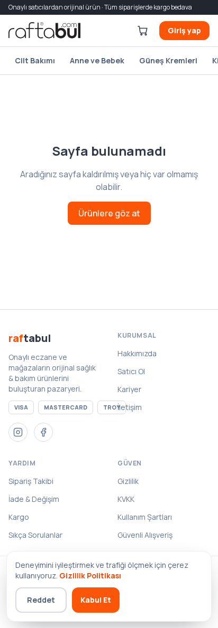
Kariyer (129, 389)
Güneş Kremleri (168, 60)
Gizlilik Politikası (90, 575)
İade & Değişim (33, 499)
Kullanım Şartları (144, 517)
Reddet (41, 600)
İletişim (129, 407)
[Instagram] (18, 432)
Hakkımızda (137, 353)
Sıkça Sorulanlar (35, 535)
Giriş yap (184, 30)
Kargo (18, 517)
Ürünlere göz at (109, 213)
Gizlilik (128, 481)
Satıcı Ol (131, 371)
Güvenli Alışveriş (144, 535)
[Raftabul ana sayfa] (44, 30)
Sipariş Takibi (30, 481)
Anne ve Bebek (97, 60)
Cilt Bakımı (35, 60)
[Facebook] (43, 432)
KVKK (125, 499)
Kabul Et (95, 600)
